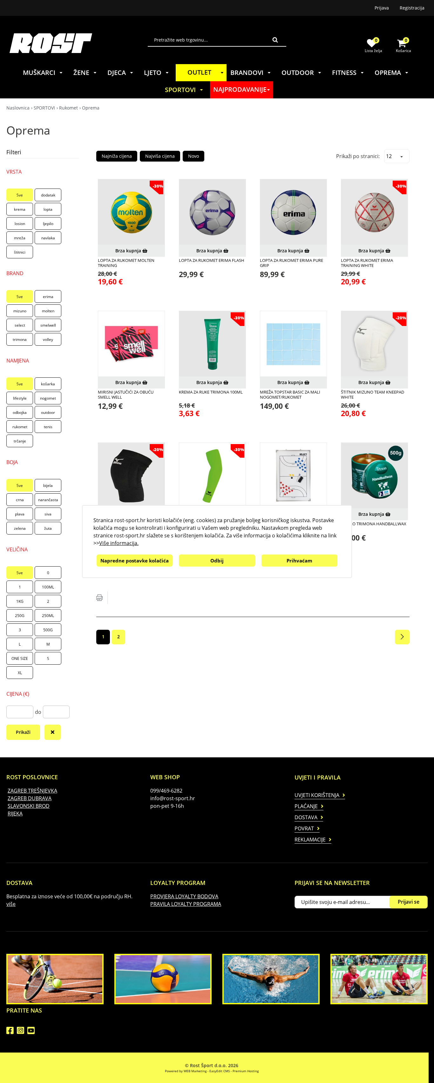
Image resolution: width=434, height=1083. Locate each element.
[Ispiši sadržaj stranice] (99, 598)
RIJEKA (15, 813)
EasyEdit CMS (219, 1071)
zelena (20, 528)
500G (48, 630)
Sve (20, 195)
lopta (48, 209)
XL (20, 672)
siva (47, 514)
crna (20, 499)
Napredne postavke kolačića (134, 560)
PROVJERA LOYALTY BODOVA (184, 896)
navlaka (48, 238)
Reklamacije (310, 839)
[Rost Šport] (79, 43)
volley (48, 339)
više (11, 903)
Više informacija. (119, 543)
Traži (275, 39)
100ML (48, 587)
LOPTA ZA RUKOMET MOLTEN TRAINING (126, 263)
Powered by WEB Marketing (186, 1071)
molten (48, 311)
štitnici (19, 252)
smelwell (48, 325)
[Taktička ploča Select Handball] (293, 476)
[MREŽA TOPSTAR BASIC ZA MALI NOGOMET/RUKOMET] (293, 344)
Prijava (382, 8)
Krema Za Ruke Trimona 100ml (211, 392)
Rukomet (68, 108)
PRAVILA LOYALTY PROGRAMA (185, 903)
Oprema (90, 108)
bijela (48, 485)
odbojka (20, 412)
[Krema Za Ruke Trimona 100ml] (212, 344)
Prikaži (23, 732)
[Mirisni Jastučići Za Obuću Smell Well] (131, 344)
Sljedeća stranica (402, 637)
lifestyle (20, 398)
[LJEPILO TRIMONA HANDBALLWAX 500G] (374, 476)
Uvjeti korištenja (317, 795)
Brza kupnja (128, 251)
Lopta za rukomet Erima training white (367, 263)
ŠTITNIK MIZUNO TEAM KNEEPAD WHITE (372, 394)
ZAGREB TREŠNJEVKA (32, 790)
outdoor (48, 412)
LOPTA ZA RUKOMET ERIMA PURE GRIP (291, 263)
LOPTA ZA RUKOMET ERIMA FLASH (211, 260)
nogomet (48, 398)
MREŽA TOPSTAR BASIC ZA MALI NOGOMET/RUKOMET (290, 394)
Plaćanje (306, 806)
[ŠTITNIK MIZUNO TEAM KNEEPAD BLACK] (131, 476)
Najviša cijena (160, 156)
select (20, 325)
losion (20, 223)
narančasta (48, 499)
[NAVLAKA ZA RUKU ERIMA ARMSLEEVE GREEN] (212, 476)
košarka (48, 384)
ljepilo (48, 223)
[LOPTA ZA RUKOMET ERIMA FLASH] (212, 212)
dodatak (48, 195)
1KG (20, 601)
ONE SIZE (19, 658)
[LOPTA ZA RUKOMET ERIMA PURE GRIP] (293, 212)
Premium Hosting (246, 1071)
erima (48, 296)
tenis (48, 426)
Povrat (304, 828)
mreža (19, 238)
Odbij (217, 560)
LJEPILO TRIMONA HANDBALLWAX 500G (373, 526)
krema (19, 209)
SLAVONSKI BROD (29, 805)
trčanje (20, 441)
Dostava (306, 817)
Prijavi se (408, 901)
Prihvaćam (299, 560)
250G (19, 615)
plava (19, 514)
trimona (20, 339)
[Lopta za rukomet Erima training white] (374, 212)
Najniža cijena (117, 156)
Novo (193, 156)
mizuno (19, 311)
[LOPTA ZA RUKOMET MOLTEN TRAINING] (131, 212)
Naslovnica (18, 108)
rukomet (19, 426)
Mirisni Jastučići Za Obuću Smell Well (125, 394)
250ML (48, 615)
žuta (48, 528)
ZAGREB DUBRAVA (29, 798)
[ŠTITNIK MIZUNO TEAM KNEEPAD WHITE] (374, 344)
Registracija (412, 8)
